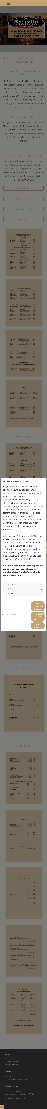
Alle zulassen (38, 625)
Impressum (23, 614)
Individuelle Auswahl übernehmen (38, 617)
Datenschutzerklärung (10, 614)
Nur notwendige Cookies (38, 606)
